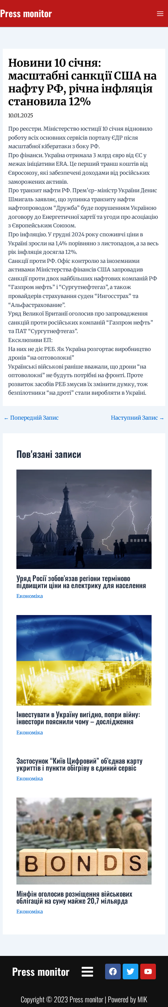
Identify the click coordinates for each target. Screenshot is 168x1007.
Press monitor (26, 13)
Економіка (29, 596)
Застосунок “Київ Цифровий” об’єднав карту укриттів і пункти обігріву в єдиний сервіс (79, 764)
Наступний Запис (137, 418)
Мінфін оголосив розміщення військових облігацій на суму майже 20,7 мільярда (74, 897)
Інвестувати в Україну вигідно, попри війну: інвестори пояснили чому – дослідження (78, 717)
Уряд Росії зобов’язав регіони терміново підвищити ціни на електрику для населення (81, 581)
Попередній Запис (31, 418)
